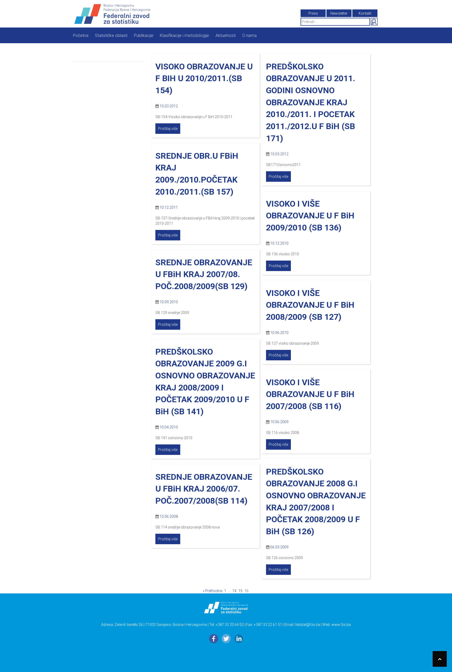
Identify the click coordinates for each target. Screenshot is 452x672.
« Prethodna (212, 591)
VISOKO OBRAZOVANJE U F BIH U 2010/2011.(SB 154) (204, 78)
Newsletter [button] (339, 13)
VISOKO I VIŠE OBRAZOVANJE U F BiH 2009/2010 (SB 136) (310, 216)
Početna (80, 35)
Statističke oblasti (111, 35)
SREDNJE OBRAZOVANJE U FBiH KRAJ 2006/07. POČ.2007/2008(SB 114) (203, 489)
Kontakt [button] (365, 13)
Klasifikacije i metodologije (184, 35)
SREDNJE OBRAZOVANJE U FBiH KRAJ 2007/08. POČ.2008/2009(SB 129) (203, 274)
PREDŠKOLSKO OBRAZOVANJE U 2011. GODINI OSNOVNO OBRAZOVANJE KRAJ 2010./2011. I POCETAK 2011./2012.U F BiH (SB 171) (310, 102)
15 (240, 591)
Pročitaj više (168, 128)
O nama (249, 35)
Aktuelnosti (226, 35)
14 (234, 591)
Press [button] (313, 13)
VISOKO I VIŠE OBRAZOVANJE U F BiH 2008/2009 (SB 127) (310, 305)
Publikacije (143, 35)
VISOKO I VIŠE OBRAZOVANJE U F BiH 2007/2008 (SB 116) (310, 394)
